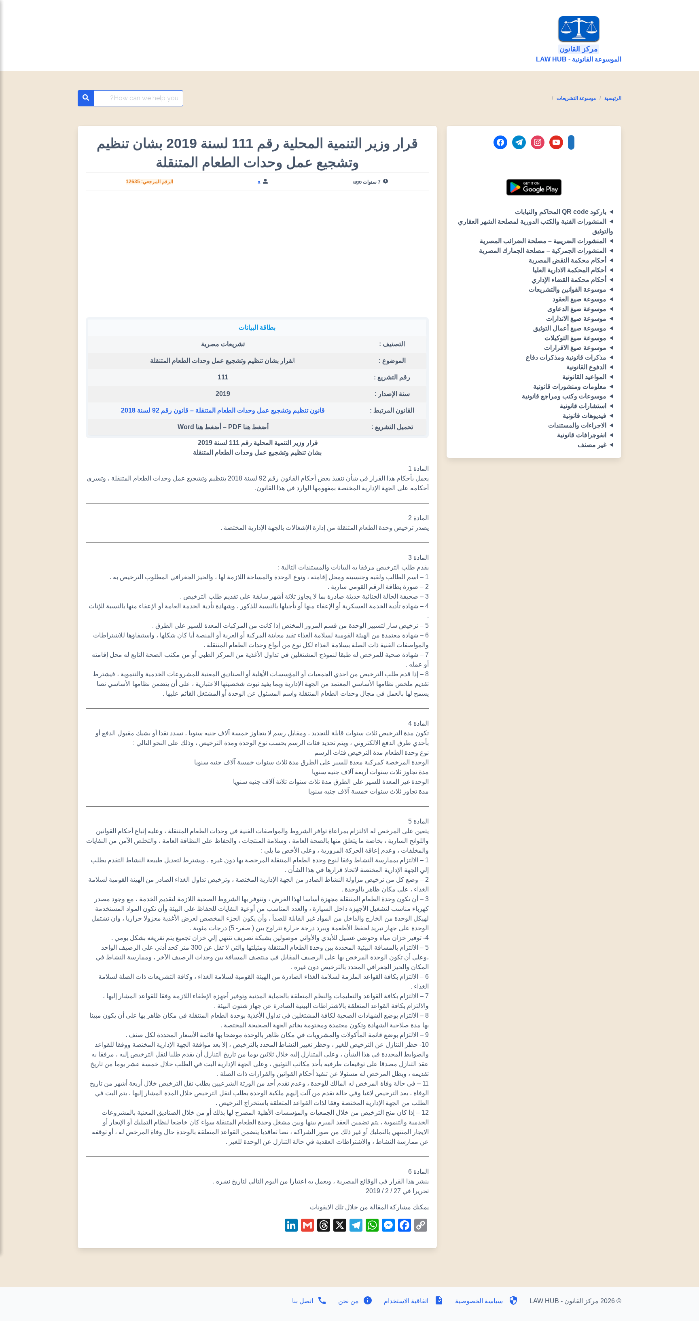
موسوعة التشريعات (576, 98)
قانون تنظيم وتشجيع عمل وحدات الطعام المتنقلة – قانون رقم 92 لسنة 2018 (223, 410)
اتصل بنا (302, 1301)
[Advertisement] (257, 257)
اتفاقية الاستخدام (406, 1301)
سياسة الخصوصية (478, 1301)
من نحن (348, 1301)
